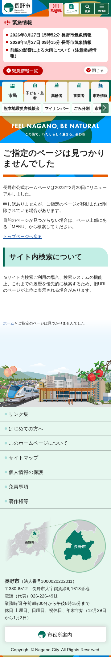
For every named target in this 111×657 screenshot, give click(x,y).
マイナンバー (57, 108)
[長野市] (17, 7)
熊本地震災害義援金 (22, 108)
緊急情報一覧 (25, 70)
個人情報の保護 (26, 472)
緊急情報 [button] (56, 10)
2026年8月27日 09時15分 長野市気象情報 (51, 42)
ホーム (8, 323)
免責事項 (18, 486)
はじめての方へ (26, 428)
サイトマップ (23, 457)
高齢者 (56, 96)
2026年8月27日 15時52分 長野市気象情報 (51, 35)
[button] (87, 8)
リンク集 (18, 414)
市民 (12, 95)
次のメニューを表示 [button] (105, 108)
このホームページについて (38, 443)
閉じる (98, 70)
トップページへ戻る (22, 236)
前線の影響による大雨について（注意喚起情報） (53, 53)
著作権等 (18, 501)
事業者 (78, 96)
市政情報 (100, 96)
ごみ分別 (82, 108)
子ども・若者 (35, 95)
